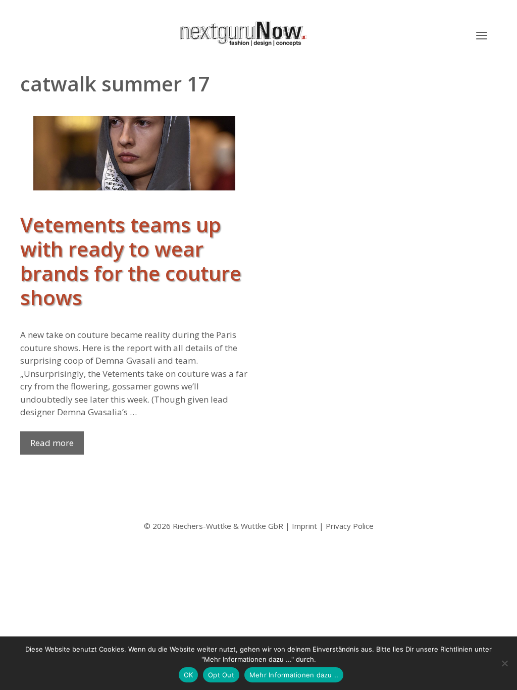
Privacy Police (350, 526)
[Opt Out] (504, 663)
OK (188, 675)
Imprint (304, 526)
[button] (482, 35)
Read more (52, 443)
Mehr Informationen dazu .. (294, 675)
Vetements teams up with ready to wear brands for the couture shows (130, 261)
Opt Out (221, 675)
